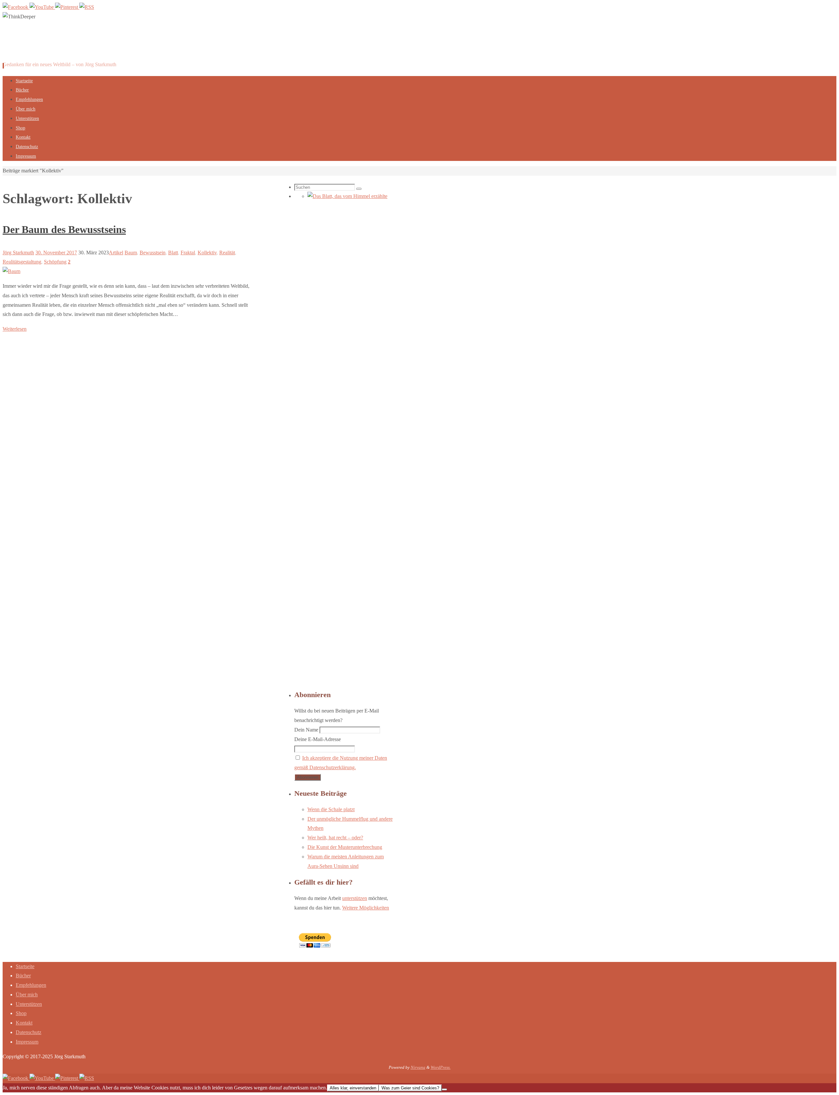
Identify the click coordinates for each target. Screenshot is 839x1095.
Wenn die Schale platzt (331, 809)
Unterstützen (29, 1004)
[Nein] (444, 1089)
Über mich (27, 994)
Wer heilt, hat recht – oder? (335, 837)
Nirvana (418, 1067)
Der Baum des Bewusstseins (64, 229)
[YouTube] (42, 7)
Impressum (27, 1042)
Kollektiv (207, 252)
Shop (21, 1013)
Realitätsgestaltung (22, 261)
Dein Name (306, 730)
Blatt (173, 252)
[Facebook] (16, 7)
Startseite (25, 966)
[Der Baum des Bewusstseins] (11, 271)
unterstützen (354, 898)
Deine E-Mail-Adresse (317, 739)
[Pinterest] (67, 7)
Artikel (116, 252)
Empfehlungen (31, 985)
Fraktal (188, 252)
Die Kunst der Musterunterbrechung (344, 847)
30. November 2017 (56, 252)
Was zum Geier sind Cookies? (410, 1087)
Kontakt (24, 1023)
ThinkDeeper (42, 46)
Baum (131, 252)
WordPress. (441, 1067)
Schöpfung (55, 261)
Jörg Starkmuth (18, 252)
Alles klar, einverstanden (353, 1087)
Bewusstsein (153, 252)
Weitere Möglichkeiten (365, 907)
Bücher (23, 975)
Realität (227, 252)
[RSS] (86, 7)
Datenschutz (28, 1032)
